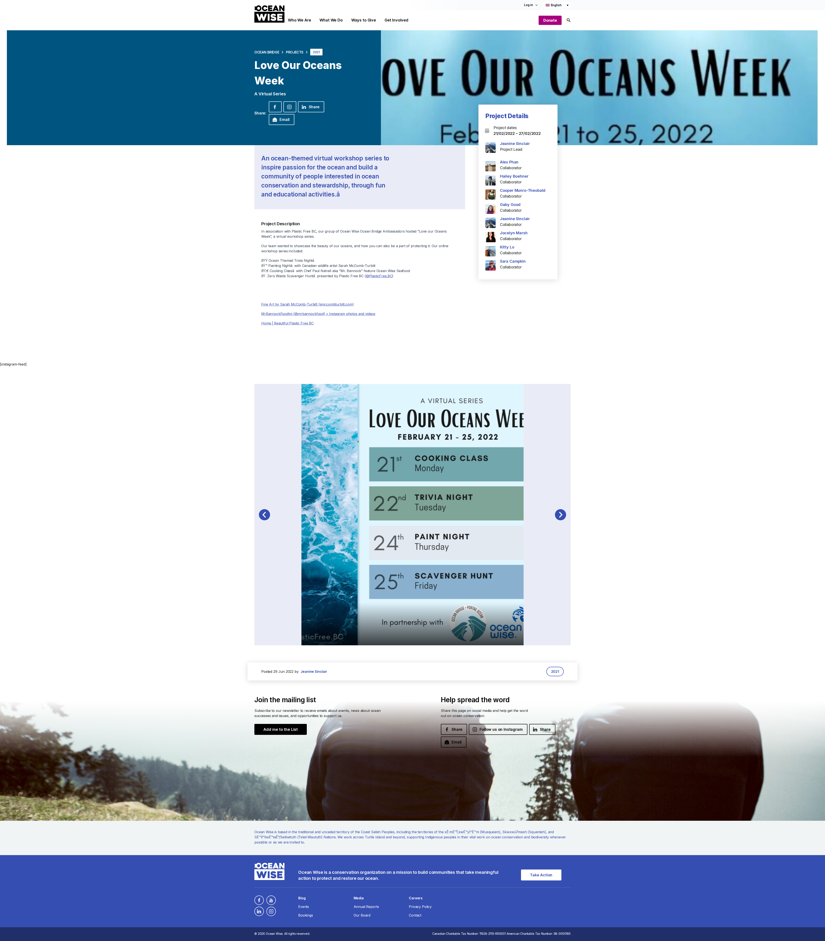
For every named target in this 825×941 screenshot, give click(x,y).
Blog (302, 898)
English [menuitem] (556, 5)
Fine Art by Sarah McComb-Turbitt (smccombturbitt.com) (307, 304)
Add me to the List (280, 729)
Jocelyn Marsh (514, 233)
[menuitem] (557, 5)
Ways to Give (363, 20)
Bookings (305, 915)
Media (359, 898)
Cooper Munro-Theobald (523, 190)
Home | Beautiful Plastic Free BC (287, 323)
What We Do (330, 20)
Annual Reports (366, 906)
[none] (557, 5)
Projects (294, 52)
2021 (555, 671)
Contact (415, 915)
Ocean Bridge (266, 52)
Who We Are (299, 20)
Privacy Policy (420, 906)
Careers (416, 898)
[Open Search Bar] (569, 20)
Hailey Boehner (514, 176)
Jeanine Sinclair (515, 143)
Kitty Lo (507, 247)
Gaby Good (510, 204)
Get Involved (396, 20)
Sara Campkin (513, 261)
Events (303, 906)
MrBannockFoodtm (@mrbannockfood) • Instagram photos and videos (318, 314)
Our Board (362, 915)
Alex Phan (509, 162)
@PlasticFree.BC (379, 276)
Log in (528, 5)
